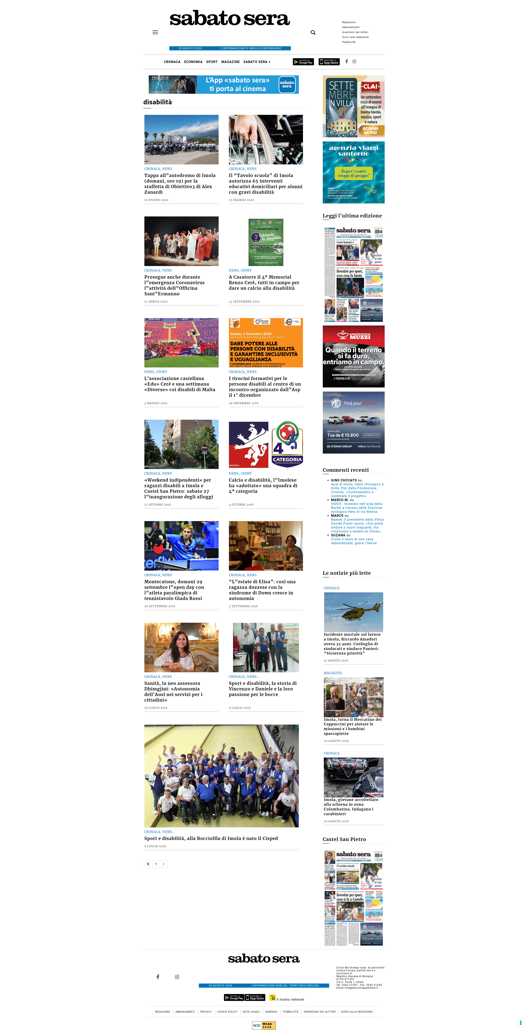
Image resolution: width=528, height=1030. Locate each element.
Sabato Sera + (257, 62)
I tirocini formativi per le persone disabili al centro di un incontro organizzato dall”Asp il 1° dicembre (265, 387)
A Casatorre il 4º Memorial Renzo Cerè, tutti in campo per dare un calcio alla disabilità (264, 282)
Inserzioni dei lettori (355, 32)
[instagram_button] (354, 61)
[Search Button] (306, 30)
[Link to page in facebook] (158, 977)
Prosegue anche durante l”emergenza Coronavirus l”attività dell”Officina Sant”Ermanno (174, 285)
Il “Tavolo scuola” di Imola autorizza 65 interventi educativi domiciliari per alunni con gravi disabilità (266, 184)
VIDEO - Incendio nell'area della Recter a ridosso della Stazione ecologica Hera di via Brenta (357, 508)
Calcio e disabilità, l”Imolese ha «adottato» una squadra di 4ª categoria (263, 486)
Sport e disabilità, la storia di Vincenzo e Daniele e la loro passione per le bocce (263, 689)
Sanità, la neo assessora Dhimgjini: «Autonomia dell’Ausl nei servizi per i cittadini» (173, 692)
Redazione (349, 22)
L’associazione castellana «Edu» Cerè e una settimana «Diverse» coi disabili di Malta (180, 384)
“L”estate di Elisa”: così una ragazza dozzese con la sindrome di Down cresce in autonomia (262, 590)
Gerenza (271, 1011)
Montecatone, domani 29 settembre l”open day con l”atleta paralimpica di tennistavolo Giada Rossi (174, 590)
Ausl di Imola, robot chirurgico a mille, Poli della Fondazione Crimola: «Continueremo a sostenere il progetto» (357, 490)
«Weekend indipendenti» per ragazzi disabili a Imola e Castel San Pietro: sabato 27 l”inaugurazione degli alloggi (178, 489)
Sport (212, 62)
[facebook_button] (346, 61)
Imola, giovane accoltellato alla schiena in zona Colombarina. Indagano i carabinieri (351, 806)
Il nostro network (290, 999)
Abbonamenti (351, 27)
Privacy (206, 1011)
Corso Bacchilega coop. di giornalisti (360, 967)
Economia (193, 62)
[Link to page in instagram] (177, 977)
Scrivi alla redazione (355, 37)
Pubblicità (349, 42)
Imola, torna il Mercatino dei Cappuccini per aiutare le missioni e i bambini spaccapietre (353, 726)
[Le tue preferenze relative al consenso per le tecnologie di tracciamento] (521, 1023)
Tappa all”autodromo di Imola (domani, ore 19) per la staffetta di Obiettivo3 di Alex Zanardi (180, 184)
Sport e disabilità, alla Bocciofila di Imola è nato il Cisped (211, 838)
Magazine (230, 62)
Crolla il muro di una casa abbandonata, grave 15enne (354, 541)
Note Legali (252, 1011)
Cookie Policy (227, 1011)
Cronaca (172, 62)
